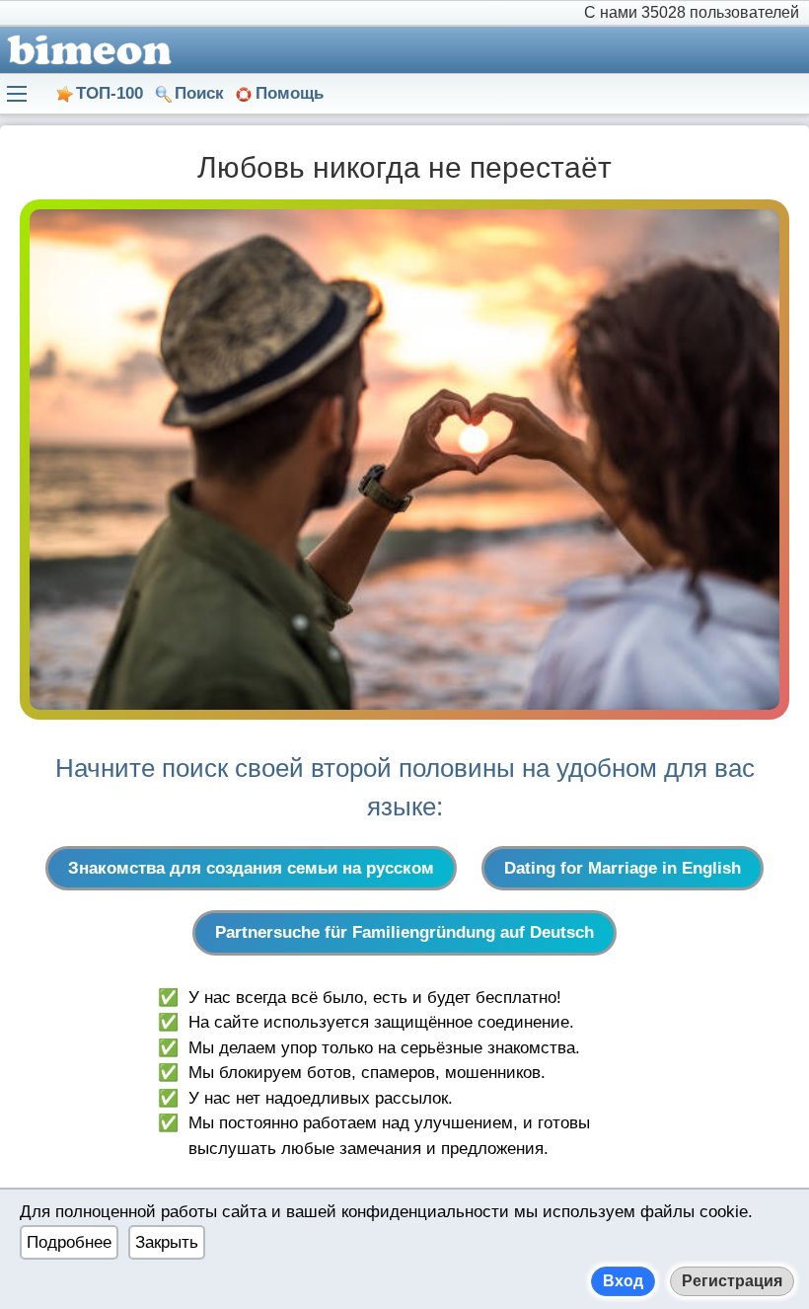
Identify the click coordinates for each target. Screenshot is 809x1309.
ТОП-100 (109, 93)
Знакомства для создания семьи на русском (251, 868)
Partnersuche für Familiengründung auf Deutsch (404, 932)
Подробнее (69, 1242)
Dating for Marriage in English (622, 868)
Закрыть (166, 1242)
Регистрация (732, 1280)
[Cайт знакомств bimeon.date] (86, 50)
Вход (623, 1280)
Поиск (199, 93)
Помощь (290, 93)
